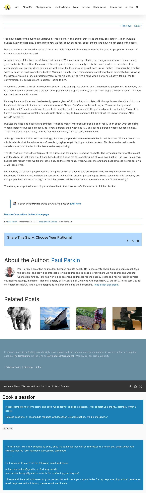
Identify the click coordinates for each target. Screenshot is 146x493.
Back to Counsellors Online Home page (26, 214)
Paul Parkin (12, 222)
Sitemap (28, 367)
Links (38, 367)
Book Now (8, 428)
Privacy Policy (13, 367)
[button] (137, 6)
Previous (126, 25)
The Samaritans (21, 355)
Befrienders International (61, 355)
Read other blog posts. (106, 284)
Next (136, 25)
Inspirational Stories (48, 222)
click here (75, 203)
